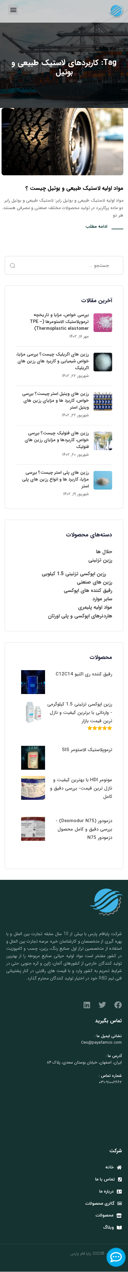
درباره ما (106, 1191)
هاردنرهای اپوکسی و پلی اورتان (80, 616)
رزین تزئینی (100, 560)
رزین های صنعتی (94, 582)
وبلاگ (108, 1227)
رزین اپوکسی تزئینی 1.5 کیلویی (74, 574)
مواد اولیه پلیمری (95, 607)
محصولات (104, 1215)
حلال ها (104, 552)
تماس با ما (105, 1179)
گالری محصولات (99, 1204)
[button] (13, 10)
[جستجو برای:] (64, 265)
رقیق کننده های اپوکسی (88, 590)
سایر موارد (102, 599)
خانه (109, 1167)
